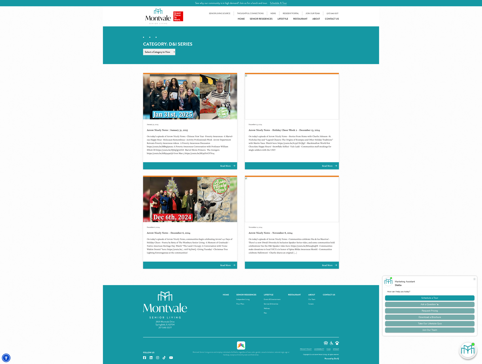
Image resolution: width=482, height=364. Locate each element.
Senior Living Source (219, 13)
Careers (311, 304)
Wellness (267, 308)
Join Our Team (313, 13)
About (316, 18)
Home (241, 18)
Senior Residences (261, 18)
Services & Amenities (271, 304)
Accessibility (319, 349)
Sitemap (336, 349)
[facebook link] (144, 358)
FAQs (328, 349)
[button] (6, 357)
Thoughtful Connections (250, 13)
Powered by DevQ (332, 358)
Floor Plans (240, 304)
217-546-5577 (165, 327)
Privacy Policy (306, 349)
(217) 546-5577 (332, 13)
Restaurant (300, 18)
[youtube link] (171, 358)
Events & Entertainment (272, 299)
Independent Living (242, 299)
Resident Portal (291, 13)
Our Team (311, 299)
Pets (265, 313)
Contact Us (332, 18)
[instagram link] (157, 358)
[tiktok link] (164, 358)
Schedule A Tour (278, 3)
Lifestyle (283, 18)
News (273, 13)
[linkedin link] (151, 358)
